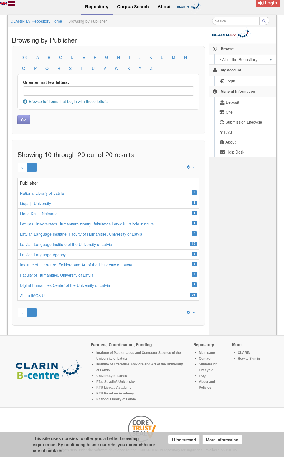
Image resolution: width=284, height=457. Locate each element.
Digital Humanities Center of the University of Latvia (65, 285)
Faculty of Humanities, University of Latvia (56, 275)
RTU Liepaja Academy (113, 388)
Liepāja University (35, 203)
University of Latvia (111, 376)
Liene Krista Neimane (39, 213)
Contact (205, 358)
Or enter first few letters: (46, 82)
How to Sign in (249, 358)
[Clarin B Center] (49, 371)
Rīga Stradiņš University (115, 382)
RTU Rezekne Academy (115, 393)
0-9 (24, 57)
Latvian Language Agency (43, 254)
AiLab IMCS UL (33, 295)
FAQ (202, 376)
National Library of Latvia (42, 193)
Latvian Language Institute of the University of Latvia (66, 244)
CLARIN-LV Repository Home (36, 21)
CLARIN (244, 353)
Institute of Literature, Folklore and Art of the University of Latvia (76, 265)
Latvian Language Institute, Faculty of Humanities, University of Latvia (81, 234)
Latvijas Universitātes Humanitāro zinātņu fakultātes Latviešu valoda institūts (87, 224)
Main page (207, 353)
